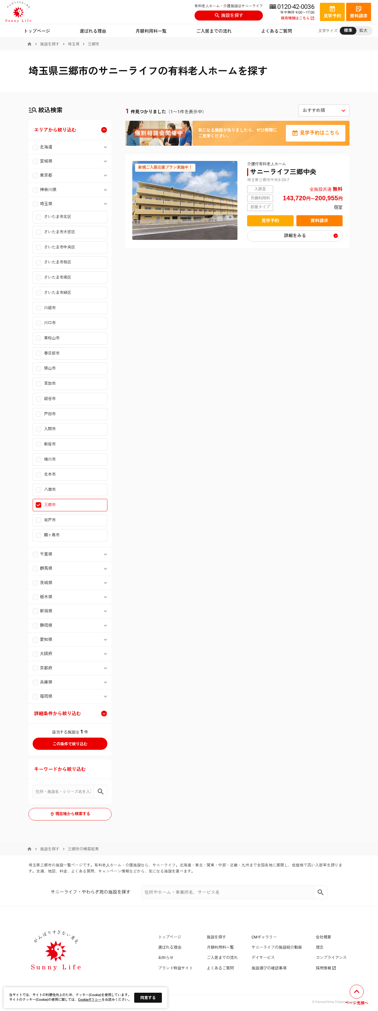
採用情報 (323, 968)
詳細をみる (295, 235)
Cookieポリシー (90, 1000)
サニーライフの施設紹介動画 (277, 947)
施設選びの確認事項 (269, 968)
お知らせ (166, 957)
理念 (319, 947)
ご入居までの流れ (214, 31)
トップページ (37, 31)
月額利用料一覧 (151, 31)
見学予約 (270, 220)
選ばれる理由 (93, 31)
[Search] (320, 892)
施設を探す (232, 15)
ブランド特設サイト (175, 968)
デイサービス (263, 957)
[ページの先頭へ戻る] (356, 996)
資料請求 (319, 220)
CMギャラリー (264, 937)
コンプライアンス (331, 957)
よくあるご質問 (276, 31)
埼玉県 (73, 44)
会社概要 (323, 937)
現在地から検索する (72, 814)
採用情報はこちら (295, 18)
